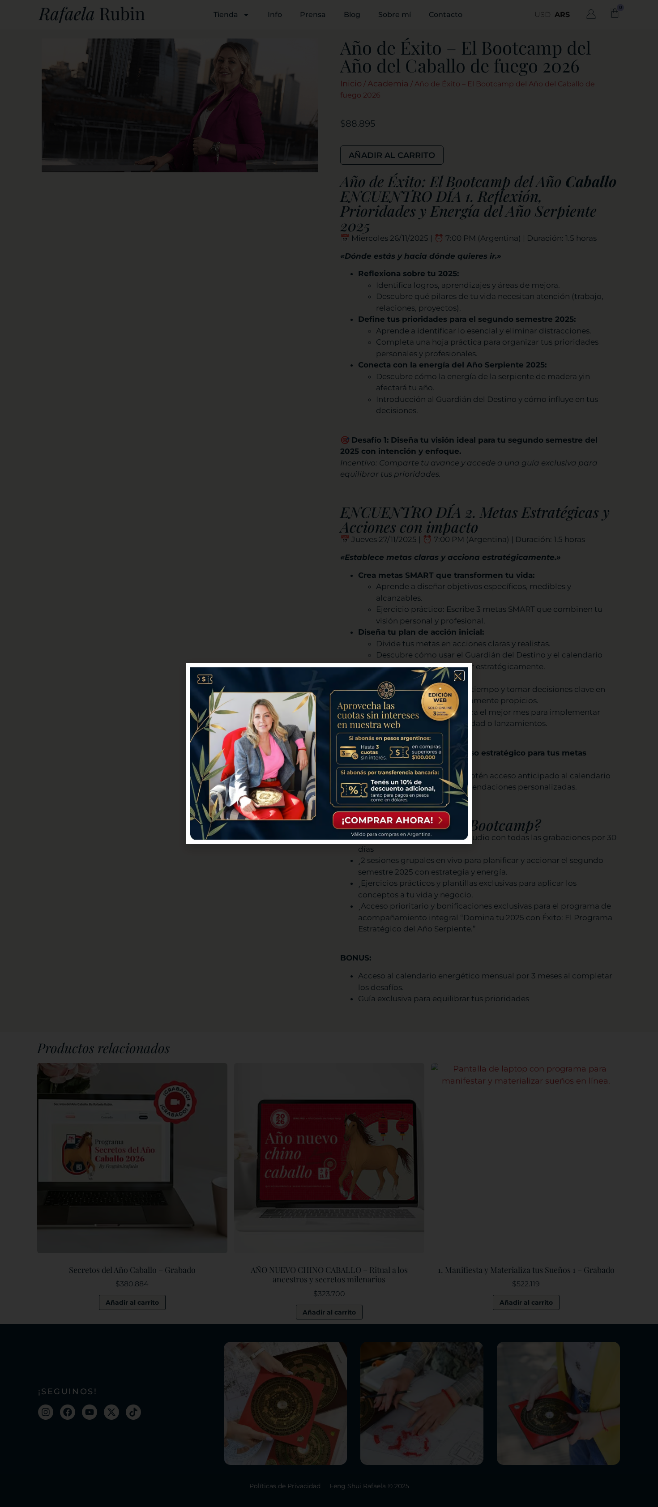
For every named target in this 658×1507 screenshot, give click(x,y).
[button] (459, 676)
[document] (329, 753)
